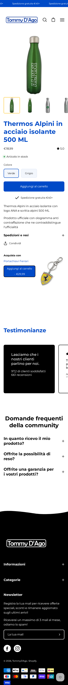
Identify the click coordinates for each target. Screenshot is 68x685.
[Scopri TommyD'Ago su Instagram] (17, 648)
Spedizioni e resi (16, 235)
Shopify (32, 660)
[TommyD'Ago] (22, 20)
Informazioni (14, 564)
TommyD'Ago (19, 660)
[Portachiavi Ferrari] (50, 271)
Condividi (15, 243)
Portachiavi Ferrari (16, 261)
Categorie (12, 580)
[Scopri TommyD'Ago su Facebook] (7, 648)
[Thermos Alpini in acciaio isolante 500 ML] (12, 105)
